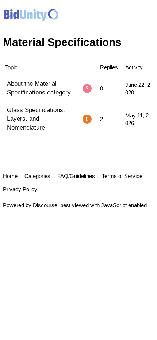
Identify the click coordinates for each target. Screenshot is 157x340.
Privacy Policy (20, 189)
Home (10, 176)
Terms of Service (122, 176)
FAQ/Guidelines (76, 176)
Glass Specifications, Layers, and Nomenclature (36, 118)
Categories (37, 176)
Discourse (45, 205)
